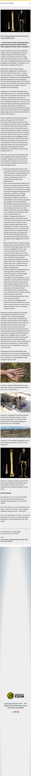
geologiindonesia (14, 539)
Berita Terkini (17, 532)
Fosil (2, 539)
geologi (6, 539)
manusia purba (23, 539)
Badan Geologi (9, 706)
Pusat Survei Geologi (6, 541)
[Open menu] (29, 3)
